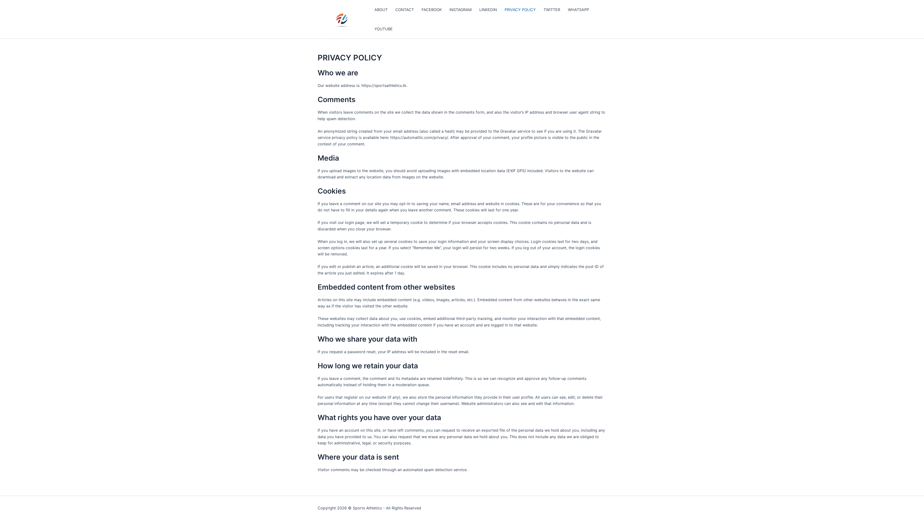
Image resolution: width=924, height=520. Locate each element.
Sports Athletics (367, 508)
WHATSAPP (578, 9)
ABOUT (381, 9)
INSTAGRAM (460, 9)
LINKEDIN (488, 9)
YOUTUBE (383, 28)
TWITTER (552, 9)
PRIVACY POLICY (520, 9)
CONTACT (404, 9)
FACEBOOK (432, 9)
